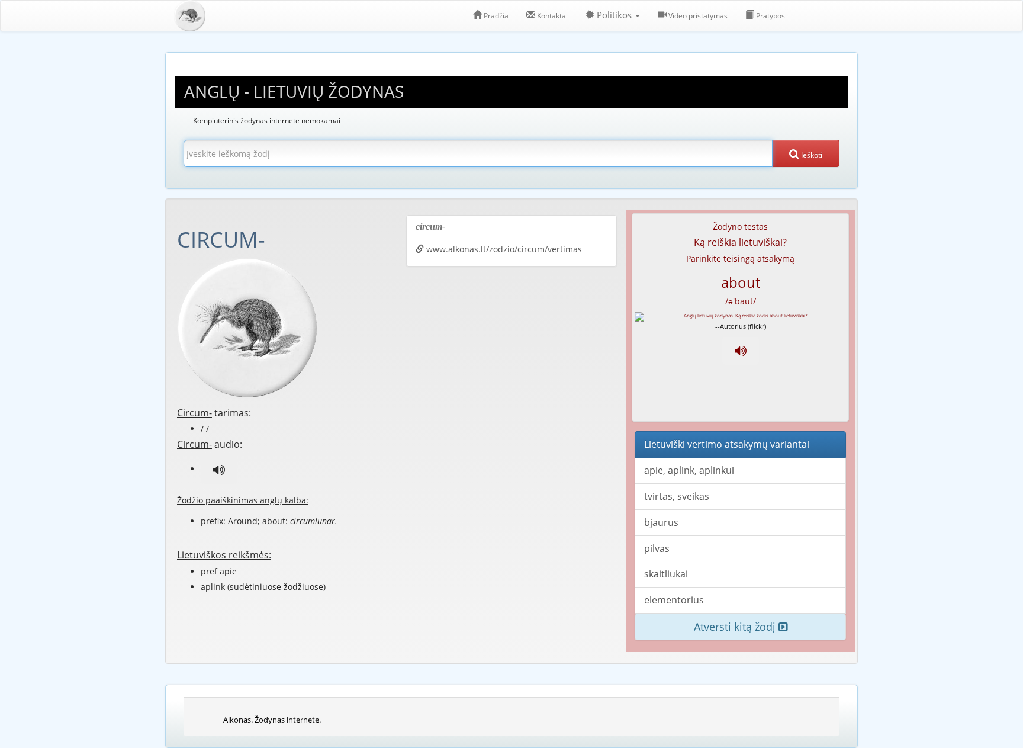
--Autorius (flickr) (740, 326)
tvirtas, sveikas (676, 496)
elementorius (674, 599)
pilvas (657, 548)
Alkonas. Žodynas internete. (272, 719)
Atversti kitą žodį (736, 626)
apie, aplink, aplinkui (689, 470)
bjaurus (661, 522)
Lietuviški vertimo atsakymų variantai (726, 444)
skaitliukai (666, 573)
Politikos (614, 15)
